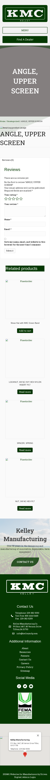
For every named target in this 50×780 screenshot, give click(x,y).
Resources (25, 652)
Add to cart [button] (25, 330)
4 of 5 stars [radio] (17, 198)
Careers (25, 663)
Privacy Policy (25, 667)
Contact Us (25, 659)
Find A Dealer (25, 39)
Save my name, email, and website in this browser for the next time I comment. (24, 243)
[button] (25, 754)
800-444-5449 (31, 615)
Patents (25, 655)
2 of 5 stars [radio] (9, 198)
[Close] (38, 735)
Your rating (10, 195)
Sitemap (25, 670)
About (25, 648)
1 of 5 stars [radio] (6, 198)
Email (7, 229)
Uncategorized (13, 121)
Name (7, 219)
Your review (11, 204)
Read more (25, 391)
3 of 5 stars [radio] (13, 198)
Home (2, 121)
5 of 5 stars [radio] (21, 198)
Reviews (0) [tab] (8, 160)
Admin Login (29, 777)
